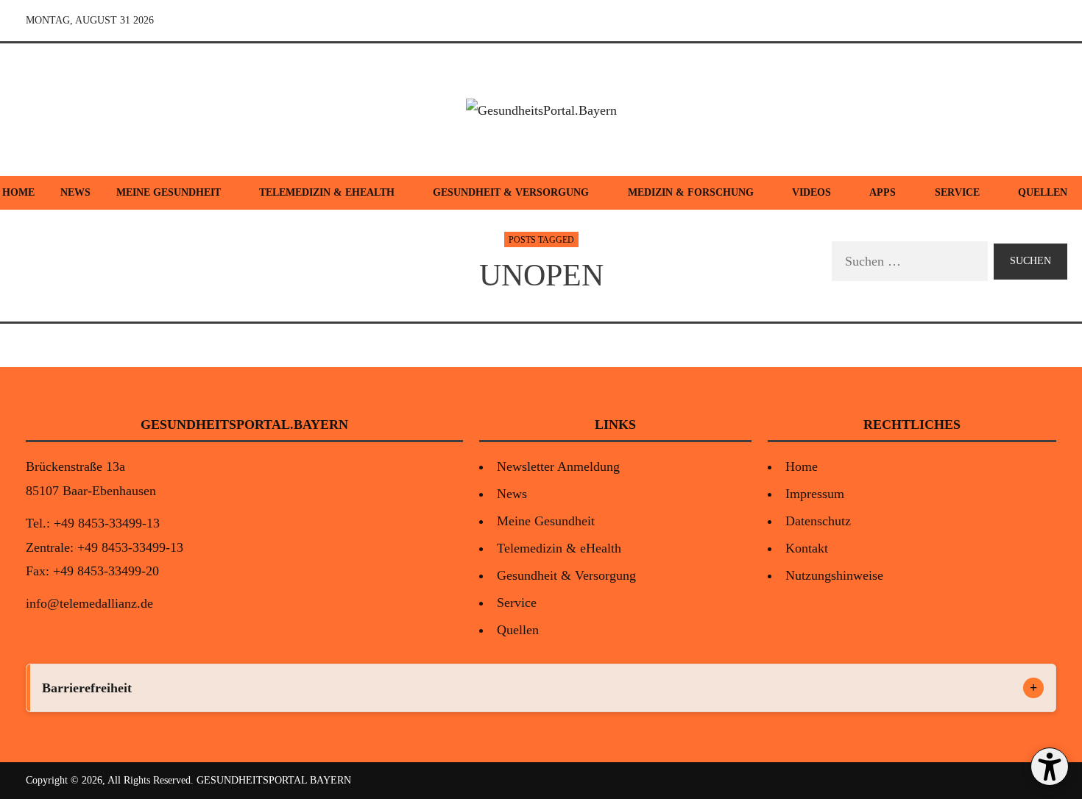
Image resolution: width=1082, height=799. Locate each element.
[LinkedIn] (1043, 20)
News (75, 192)
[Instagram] (1009, 20)
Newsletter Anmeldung (558, 466)
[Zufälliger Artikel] (941, 20)
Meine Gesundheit (168, 192)
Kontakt (806, 548)
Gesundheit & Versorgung (511, 192)
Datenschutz (818, 521)
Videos (811, 192)
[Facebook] (975, 20)
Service (957, 192)
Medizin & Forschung (691, 192)
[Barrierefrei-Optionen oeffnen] (1049, 766)
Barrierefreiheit (87, 688)
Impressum (814, 493)
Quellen (518, 629)
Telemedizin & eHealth (327, 192)
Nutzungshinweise (834, 575)
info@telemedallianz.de (89, 603)
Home (801, 466)
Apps (882, 192)
